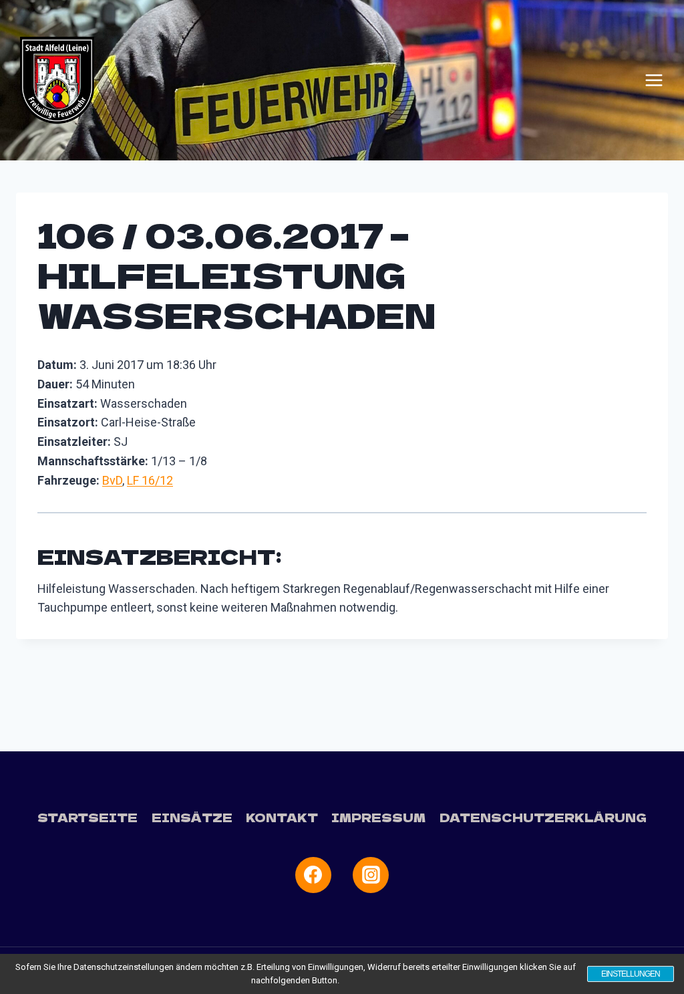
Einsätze (192, 817)
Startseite (87, 817)
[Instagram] (371, 875)
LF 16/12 (150, 480)
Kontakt (282, 817)
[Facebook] (313, 875)
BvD (112, 480)
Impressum (378, 817)
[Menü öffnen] (654, 80)
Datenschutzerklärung (543, 817)
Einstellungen (630, 974)
